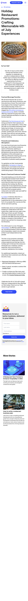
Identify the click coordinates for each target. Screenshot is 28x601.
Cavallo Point (6, 268)
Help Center (8, 291)
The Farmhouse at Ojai (16, 121)
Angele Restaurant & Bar (17, 275)
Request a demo (16, 2)
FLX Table (4, 197)
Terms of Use (18, 340)
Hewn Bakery (5, 227)
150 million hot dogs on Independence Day (12, 111)
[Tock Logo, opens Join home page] (4, 2)
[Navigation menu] (25, 2)
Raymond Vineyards (8, 261)
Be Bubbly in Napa (15, 165)
